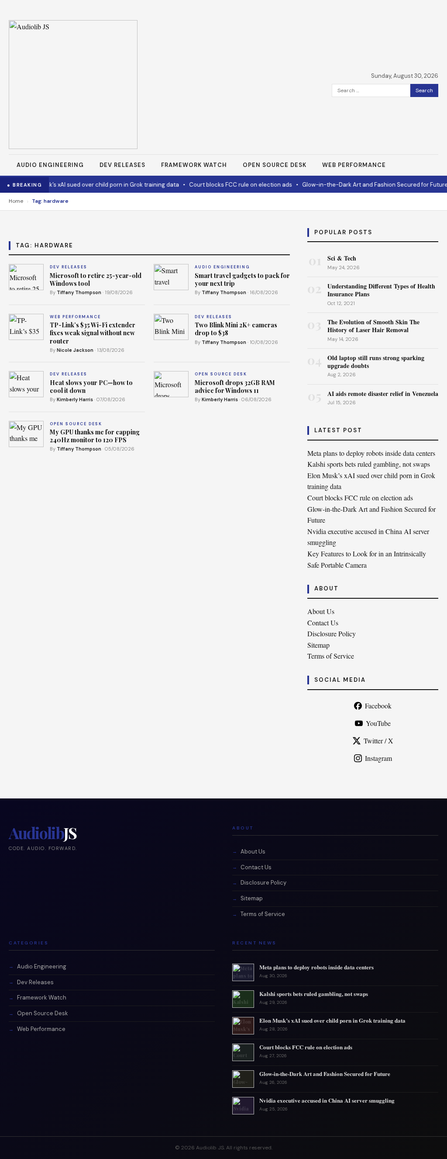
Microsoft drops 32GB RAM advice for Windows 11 (235, 386)
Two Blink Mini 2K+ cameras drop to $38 (236, 329)
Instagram (378, 758)
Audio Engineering (50, 165)
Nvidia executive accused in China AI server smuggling (327, 1100)
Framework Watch (194, 165)
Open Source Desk (274, 165)
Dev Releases (122, 165)
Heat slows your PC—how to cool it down (91, 386)
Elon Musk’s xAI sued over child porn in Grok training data (91, 184)
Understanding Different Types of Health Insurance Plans (381, 289)
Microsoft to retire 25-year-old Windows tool (95, 279)
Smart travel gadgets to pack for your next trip (242, 279)
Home (16, 201)
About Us (320, 611)
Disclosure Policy (331, 633)
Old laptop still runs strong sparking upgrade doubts (375, 361)
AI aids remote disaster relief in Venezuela (382, 393)
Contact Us (322, 622)
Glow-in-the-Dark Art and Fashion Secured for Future (364, 184)
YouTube (378, 723)
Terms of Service (330, 655)
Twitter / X (378, 740)
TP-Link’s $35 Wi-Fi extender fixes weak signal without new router (92, 333)
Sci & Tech (341, 258)
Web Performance (354, 165)
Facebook (378, 705)
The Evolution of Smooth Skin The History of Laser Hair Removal (373, 325)
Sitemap (318, 644)
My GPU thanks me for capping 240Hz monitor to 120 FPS (95, 436)
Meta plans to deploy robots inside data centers (371, 453)
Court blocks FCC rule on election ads (230, 184)
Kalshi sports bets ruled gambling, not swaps (368, 463)
